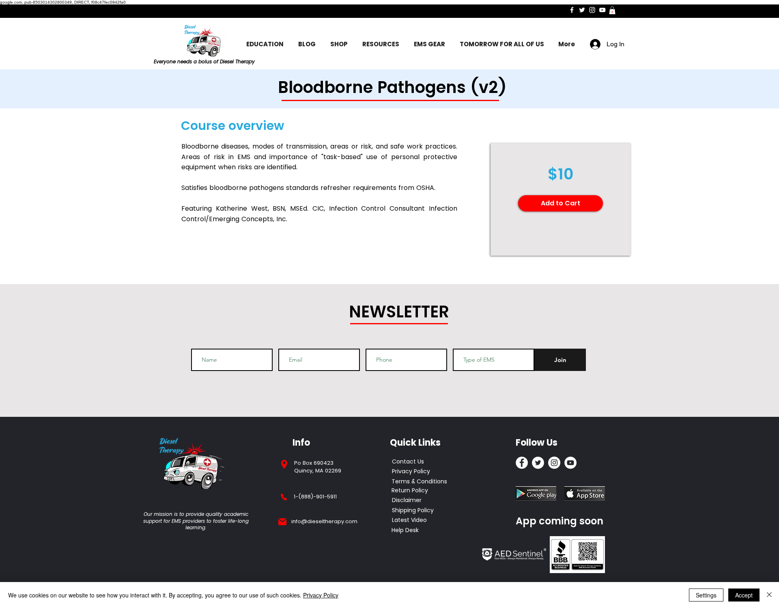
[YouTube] (602, 10)
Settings (706, 595)
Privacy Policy (320, 595)
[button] (612, 10)
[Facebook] (572, 10)
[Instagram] (592, 10)
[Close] (769, 595)
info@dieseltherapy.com (324, 521)
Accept (744, 595)
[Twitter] (582, 10)
